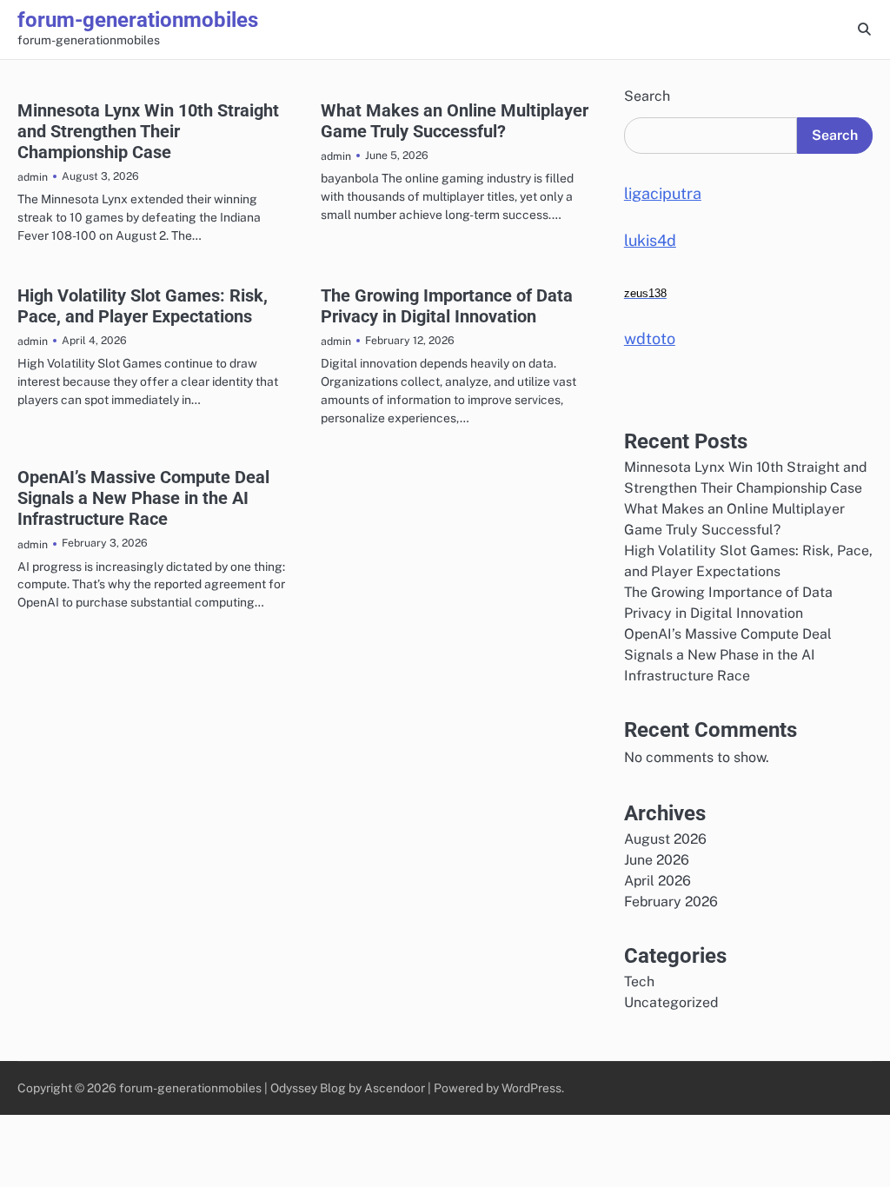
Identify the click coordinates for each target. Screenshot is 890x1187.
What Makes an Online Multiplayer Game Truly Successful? (454, 121)
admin (32, 176)
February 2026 (671, 901)
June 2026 (656, 860)
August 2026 (665, 839)
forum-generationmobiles (137, 20)
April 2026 (657, 880)
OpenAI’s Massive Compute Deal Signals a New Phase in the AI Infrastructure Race (143, 498)
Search (647, 96)
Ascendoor (394, 1088)
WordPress (531, 1088)
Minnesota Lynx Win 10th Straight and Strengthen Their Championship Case (148, 131)
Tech (639, 981)
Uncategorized (671, 1002)
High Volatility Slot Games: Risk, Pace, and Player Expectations (142, 306)
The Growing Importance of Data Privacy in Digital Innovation (447, 306)
